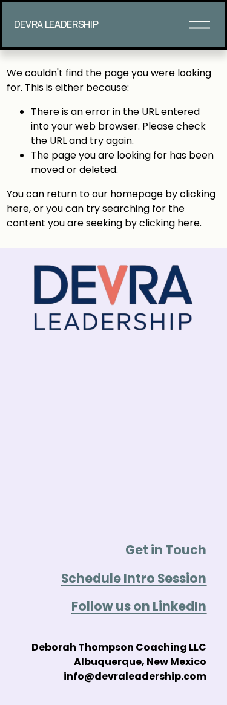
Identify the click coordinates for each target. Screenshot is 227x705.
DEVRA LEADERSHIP (56, 24)
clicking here (169, 223)
